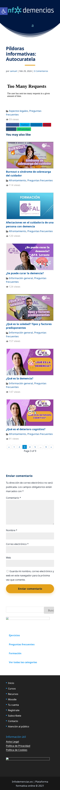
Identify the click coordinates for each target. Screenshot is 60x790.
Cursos (12, 688)
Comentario (13, 497)
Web (8, 557)
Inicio (11, 683)
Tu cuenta (13, 704)
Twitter (25, 124)
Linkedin (36, 124)
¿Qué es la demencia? (19, 378)
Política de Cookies (16, 750)
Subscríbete (14, 715)
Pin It (47, 124)
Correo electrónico (17, 544)
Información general (21, 278)
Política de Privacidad (18, 745)
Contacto (13, 721)
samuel (13, 71)
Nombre (11, 530)
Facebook (12, 124)
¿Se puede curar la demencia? (25, 273)
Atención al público (18, 726)
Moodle (12, 699)
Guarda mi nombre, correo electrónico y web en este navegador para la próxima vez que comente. (30, 575)
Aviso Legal (12, 741)
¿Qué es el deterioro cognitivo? (25, 429)
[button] (4, 11)
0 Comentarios (41, 71)
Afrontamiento (17, 180)
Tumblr (11, 129)
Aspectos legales (18, 111)
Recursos (13, 694)
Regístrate (13, 710)
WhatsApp (24, 129)
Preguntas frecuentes (40, 180)
